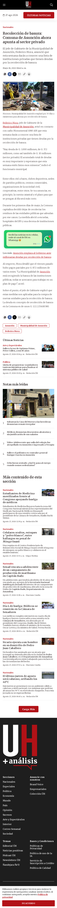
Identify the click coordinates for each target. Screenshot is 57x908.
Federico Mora (10, 122)
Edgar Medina (32, 556)
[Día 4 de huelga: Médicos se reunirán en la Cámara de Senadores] (48, 605)
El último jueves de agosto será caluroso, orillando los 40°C (20, 679)
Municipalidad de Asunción (18, 126)
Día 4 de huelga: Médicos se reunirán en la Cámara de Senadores (20, 609)
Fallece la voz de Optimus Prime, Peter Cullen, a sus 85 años (19, 349)
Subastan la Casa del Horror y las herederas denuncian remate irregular (29, 423)
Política (6, 362)
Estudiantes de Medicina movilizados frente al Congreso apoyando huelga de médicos (20, 498)
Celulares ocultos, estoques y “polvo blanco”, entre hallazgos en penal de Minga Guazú (20, 537)
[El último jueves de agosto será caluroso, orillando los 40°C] (48, 675)
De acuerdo (28, 903)
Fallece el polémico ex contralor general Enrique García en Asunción (27, 454)
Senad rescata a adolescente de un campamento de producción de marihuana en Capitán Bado (20, 571)
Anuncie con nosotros (37, 778)
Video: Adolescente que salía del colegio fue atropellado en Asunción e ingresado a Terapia (30, 443)
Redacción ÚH (32, 354)
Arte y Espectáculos (12, 345)
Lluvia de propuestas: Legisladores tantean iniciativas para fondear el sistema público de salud (20, 367)
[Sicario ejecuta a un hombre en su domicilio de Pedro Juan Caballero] (48, 641)
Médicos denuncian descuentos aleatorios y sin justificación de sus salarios (29, 433)
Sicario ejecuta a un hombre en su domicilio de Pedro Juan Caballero (20, 645)
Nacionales (8, 27)
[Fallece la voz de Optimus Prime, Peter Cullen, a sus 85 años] (48, 348)
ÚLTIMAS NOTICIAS (39, 15)
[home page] (28, 4)
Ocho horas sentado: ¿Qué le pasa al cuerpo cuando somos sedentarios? (28, 464)
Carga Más (28, 709)
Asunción (45, 271)
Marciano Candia (33, 595)
